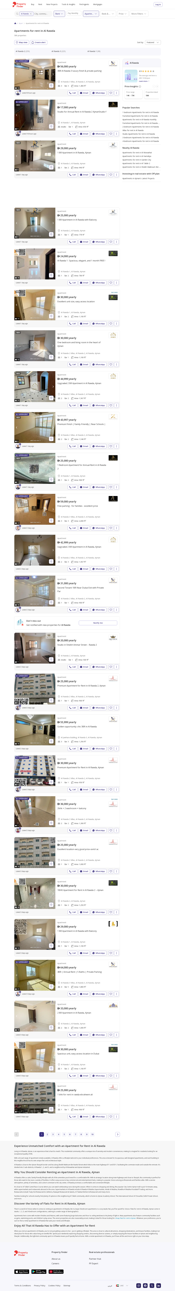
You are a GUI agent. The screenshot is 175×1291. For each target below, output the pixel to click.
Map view (23, 42)
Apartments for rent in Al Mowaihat (137, 152)
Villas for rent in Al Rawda (132, 130)
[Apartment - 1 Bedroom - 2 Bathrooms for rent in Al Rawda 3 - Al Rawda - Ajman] (67, 159)
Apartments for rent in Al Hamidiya (136, 156)
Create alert (40, 42)
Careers (55, 1263)
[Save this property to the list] (111, 93)
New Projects (52, 4)
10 (92, 1134)
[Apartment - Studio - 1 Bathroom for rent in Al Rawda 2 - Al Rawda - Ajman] (67, 651)
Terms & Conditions (22, 1285)
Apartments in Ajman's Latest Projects (138, 178)
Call (74, 93)
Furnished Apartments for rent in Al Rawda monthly (143, 123)
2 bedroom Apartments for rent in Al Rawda (140, 126)
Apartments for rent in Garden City (136, 160)
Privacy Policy (39, 1285)
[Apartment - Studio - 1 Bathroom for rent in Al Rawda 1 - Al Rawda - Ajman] (67, 118)
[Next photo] (53, 74)
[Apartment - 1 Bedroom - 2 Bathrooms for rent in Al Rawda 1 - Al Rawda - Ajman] (67, 267)
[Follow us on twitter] (152, 1285)
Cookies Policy (54, 1285)
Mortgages (97, 4)
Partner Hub (95, 1258)
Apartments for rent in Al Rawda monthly (139, 119)
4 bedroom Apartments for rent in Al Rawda (140, 141)
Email (85, 93)
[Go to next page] (117, 1134)
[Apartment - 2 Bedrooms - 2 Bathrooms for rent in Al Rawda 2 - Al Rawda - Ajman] (67, 1019)
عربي (110, 1285)
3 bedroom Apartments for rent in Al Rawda (140, 137)
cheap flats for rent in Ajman (125, 1218)
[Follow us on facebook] (145, 1285)
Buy (32, 4)
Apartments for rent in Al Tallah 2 (136, 163)
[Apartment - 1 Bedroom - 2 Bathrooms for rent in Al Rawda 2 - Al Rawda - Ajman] (67, 897)
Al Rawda (25, 13)
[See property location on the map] (51, 85)
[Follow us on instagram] (138, 1285)
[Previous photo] (16, 74)
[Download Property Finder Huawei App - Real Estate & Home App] (56, 1271)
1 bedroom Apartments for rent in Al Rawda (140, 112)
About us (56, 1258)
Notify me (98, 623)
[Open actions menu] (116, 93)
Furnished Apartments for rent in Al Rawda (140, 116)
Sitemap (66, 1285)
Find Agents (84, 4)
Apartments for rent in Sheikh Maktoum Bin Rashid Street (146, 167)
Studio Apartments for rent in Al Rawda (138, 134)
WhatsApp (100, 93)
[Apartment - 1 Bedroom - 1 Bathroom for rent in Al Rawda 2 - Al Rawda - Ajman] (67, 226)
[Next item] (157, 86)
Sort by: (140, 42)
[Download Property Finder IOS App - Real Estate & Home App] (21, 1271)
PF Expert (93, 1263)
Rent (40, 4)
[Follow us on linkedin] (158, 1285)
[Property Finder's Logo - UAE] (19, 4)
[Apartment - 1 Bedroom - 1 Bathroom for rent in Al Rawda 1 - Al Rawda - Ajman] (67, 938)
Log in (158, 4)
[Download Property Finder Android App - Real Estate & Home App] (39, 1271)
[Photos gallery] (34, 74)
